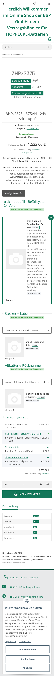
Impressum (10, 641)
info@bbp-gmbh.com (29, 587)
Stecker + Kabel (12, 447)
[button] (19, 4)
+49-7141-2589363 (29, 577)
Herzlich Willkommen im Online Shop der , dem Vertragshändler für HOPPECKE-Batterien (27, 21)
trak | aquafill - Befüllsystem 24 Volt (23, 433)
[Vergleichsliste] (34, 4)
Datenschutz (25, 641)
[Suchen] (49, 47)
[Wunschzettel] (49, 4)
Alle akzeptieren (27, 649)
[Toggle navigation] (4, 39)
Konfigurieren (28, 659)
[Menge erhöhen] (41, 484)
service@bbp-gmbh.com (30, 596)
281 (35, 532)
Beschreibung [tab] (10, 506)
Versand (36, 149)
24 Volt (36, 516)
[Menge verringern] (5, 484)
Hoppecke (27, 152)
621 (35, 527)
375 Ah (36, 521)
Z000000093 (33, 128)
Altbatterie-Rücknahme (16, 457)
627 (35, 538)
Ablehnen (28, 668)
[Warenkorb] (50, 39)
